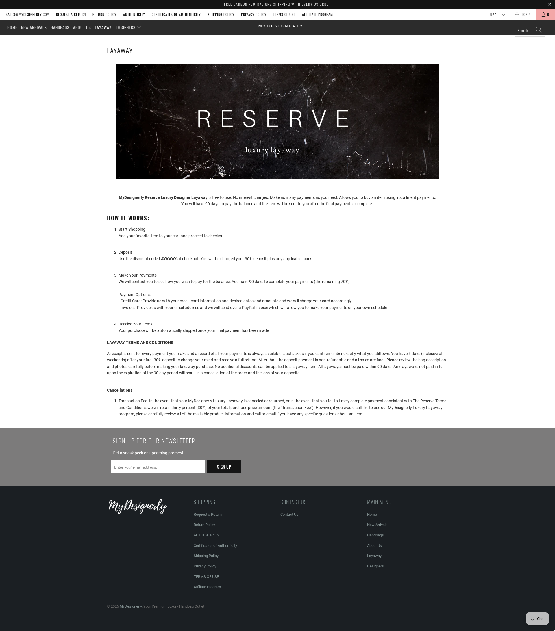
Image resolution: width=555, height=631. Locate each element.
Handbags (60, 27)
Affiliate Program (317, 14)
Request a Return (71, 14)
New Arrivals (34, 27)
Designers (126, 27)
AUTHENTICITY (134, 14)
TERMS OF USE (284, 14)
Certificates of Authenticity (176, 14)
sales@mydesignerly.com (27, 14)
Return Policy (104, 14)
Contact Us (289, 514)
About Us (82, 27)
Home (12, 27)
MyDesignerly (131, 606)
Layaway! (104, 27)
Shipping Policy (221, 14)
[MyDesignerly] (280, 25)
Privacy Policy (254, 14)
